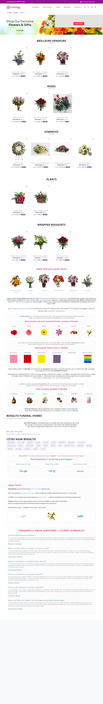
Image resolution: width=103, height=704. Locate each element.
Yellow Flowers (41, 352)
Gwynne (53, 445)
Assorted (73, 326)
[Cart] (92, 7)
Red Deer (89, 445)
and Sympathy (65, 378)
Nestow (38, 445)
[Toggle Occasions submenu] (39, 7)
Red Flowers (27, 352)
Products (77, 7)
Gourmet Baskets (29, 393)
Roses (24, 302)
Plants (58, 7)
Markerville (62, 442)
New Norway (29, 445)
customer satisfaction (56, 311)
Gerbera (29, 326)
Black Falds (18, 449)
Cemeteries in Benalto (14, 596)
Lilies (58, 326)
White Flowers (72, 352)
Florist (16, 12)
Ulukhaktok (80, 445)
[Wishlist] (88, 7)
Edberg (21, 445)
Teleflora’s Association (28, 493)
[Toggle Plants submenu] (60, 7)
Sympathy (67, 7)
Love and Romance (45, 300)
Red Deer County (69, 445)
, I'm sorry (56, 378)
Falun (60, 445)
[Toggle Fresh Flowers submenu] (52, 7)
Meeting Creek (12, 445)
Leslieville (30, 442)
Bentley (38, 442)
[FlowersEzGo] (14, 7)
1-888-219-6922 (20, 1)
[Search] (85, 7)
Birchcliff (45, 442)
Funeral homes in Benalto (15, 570)
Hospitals (65, 426)
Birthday (33, 300)
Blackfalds (27, 449)
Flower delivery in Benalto (15, 557)
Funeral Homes (65, 411)
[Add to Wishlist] (27, 48)
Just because (47, 378)
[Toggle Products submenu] (81, 7)
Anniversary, (37, 378)
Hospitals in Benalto (13, 583)
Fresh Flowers (47, 7)
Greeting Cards (89, 393)
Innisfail (43, 449)
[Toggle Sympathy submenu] (71, 7)
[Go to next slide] (90, 154)
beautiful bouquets (45, 298)
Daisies (44, 326)
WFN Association (42, 497)
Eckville (46, 445)
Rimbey (36, 449)
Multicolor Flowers (88, 352)
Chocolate (60, 393)
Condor (54, 442)
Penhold (10, 449)
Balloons (45, 393)
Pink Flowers (13, 352)
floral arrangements (60, 298)
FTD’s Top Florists (36, 489)
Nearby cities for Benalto (15, 544)
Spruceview (71, 442)
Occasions (35, 7)
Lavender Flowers (57, 352)
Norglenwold (11, 442)
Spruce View (81, 442)
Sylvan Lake (21, 442)
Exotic (89, 326)
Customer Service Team (21, 308)
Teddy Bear (74, 393)
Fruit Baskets (14, 393)
